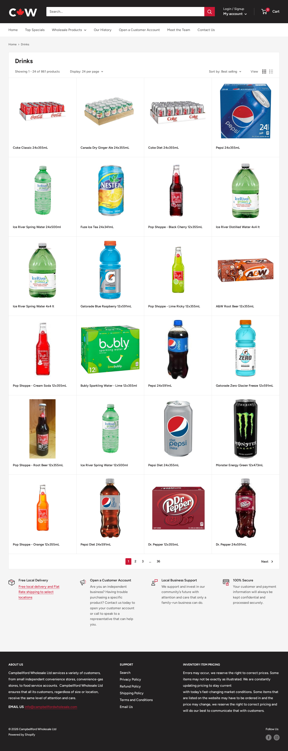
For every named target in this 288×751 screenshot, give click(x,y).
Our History (103, 30)
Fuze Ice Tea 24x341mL (97, 227)
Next (264, 561)
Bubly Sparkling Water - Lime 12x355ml (109, 386)
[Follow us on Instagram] (277, 737)
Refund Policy (130, 686)
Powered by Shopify (21, 734)
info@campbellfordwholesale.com (51, 707)
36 (158, 561)
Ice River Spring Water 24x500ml (37, 227)
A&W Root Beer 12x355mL (235, 306)
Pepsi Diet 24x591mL (96, 544)
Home (13, 30)
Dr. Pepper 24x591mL (231, 544)
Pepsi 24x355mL (228, 148)
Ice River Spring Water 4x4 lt (33, 306)
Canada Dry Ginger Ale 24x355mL (105, 148)
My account (233, 14)
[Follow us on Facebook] (269, 737)
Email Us (126, 707)
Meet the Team (178, 30)
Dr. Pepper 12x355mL (163, 544)
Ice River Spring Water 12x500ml (104, 465)
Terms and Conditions (136, 700)
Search (125, 673)
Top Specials (34, 30)
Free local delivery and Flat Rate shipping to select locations (39, 592)
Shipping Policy (132, 693)
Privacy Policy (130, 679)
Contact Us (206, 30)
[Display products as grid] (264, 71)
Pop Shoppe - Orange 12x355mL (36, 544)
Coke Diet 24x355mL (163, 148)
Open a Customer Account (139, 30)
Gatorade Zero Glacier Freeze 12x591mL (244, 386)
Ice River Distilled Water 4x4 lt (238, 227)
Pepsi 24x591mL (160, 386)
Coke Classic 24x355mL (30, 148)
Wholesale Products (67, 30)
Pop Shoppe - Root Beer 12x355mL (38, 465)
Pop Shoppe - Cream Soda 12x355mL (40, 386)
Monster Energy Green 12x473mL (239, 465)
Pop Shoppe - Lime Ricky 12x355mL (174, 306)
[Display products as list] (271, 71)
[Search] (209, 11)
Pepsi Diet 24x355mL (163, 465)
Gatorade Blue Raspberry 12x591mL (106, 306)
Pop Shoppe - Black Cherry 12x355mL (175, 227)
